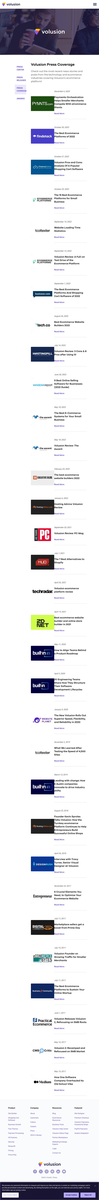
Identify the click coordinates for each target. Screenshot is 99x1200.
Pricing (10, 1151)
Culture (33, 1122)
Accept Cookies (71, 1195)
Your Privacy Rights (10, 1195)
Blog (54, 1113)
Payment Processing (16, 1133)
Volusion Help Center (60, 1129)
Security (11, 1142)
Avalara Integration (81, 1133)
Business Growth (14, 1125)
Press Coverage (21, 89)
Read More (59, 114)
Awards (21, 98)
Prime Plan (12, 1155)
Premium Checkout (81, 1118)
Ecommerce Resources (56, 1119)
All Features (12, 1138)
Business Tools (58, 1125)
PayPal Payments (81, 1129)
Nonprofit (11, 1146)
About (32, 1113)
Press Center (20, 68)
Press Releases (21, 78)
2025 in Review (36, 1135)
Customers (34, 1118)
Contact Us (56, 1153)
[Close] (95, 1185)
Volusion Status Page (60, 1133)
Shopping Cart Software (13, 1119)
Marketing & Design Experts (59, 1143)
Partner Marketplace (60, 1138)
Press (32, 1131)
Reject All (88, 1195)
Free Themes (13, 1129)
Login (54, 1149)
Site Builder (12, 1113)
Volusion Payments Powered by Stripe (81, 1123)
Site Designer (79, 1113)
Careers (33, 1126)
